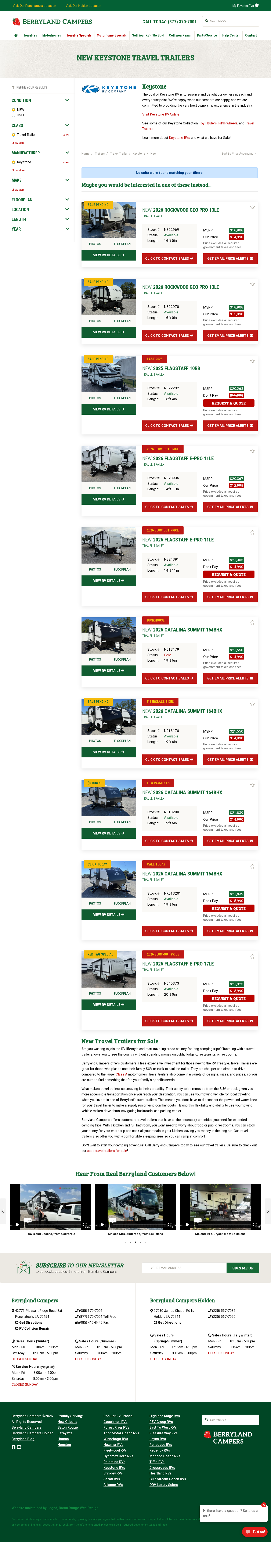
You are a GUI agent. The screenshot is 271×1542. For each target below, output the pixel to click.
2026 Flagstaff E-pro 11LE (178, 461)
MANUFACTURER (26, 152)
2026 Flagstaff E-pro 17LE (178, 966)
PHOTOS (95, 244)
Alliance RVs (113, 1485)
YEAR (16, 229)
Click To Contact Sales (167, 259)
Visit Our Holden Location (83, 6)
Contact (251, 35)
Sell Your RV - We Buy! (148, 35)
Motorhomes (51, 35)
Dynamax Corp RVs (118, 1456)
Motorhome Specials (112, 35)
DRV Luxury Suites (163, 1485)
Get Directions (30, 1323)
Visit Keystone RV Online (160, 114)
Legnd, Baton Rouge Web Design (72, 1508)
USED (21, 115)
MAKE (17, 180)
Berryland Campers (26, 1427)
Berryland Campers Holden (32, 1433)
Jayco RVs (157, 1439)
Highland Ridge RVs (164, 1416)
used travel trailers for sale (107, 1151)
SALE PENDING (98, 205)
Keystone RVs (179, 138)
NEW (20, 110)
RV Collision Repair (33, 1328)
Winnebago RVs (116, 1439)
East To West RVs (163, 1427)
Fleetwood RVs (115, 1450)
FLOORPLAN (22, 199)
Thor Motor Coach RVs (121, 1433)
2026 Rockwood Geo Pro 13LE (180, 212)
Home (86, 153)
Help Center (231, 35)
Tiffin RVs (157, 1462)
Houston (64, 1445)
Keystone (24, 162)
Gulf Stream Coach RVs (167, 1479)
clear (66, 135)
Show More (18, 142)
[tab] (40, 100)
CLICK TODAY (97, 864)
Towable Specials (78, 35)
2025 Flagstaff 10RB (171, 370)
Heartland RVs (160, 1473)
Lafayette (65, 1433)
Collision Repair (180, 35)
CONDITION (21, 100)
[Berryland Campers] (52, 21)
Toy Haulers (208, 123)
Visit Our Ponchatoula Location (34, 6)
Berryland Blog (23, 1439)
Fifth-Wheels (228, 123)
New (153, 153)
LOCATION (20, 209)
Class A (121, 1074)
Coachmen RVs (115, 1422)
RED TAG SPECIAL (100, 954)
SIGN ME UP (242, 1267)
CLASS (17, 125)
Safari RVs (112, 1479)
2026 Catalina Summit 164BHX (182, 632)
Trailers (100, 153)
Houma (63, 1439)
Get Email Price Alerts (228, 259)
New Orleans (67, 1422)
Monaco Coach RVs (164, 1456)
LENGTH (19, 219)
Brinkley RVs (113, 1473)
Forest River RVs (116, 1427)
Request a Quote (229, 403)
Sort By (237, 153)
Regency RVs (159, 1450)
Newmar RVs (113, 1445)
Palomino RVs (114, 1462)
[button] (3, 1211)
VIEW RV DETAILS (107, 255)
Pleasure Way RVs (163, 1433)
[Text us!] (255, 1533)
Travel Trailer (26, 135)
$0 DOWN (94, 783)
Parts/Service (207, 35)
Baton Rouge (68, 1427)
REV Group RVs (161, 1422)
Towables (30, 35)
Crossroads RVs (162, 1468)
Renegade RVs (160, 1445)
